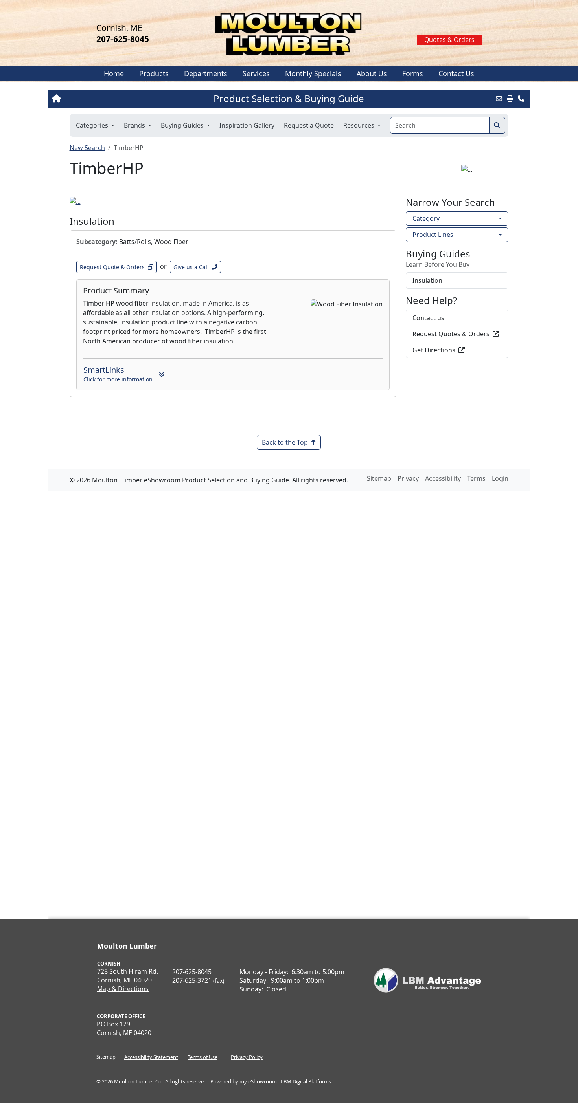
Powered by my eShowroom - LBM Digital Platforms (270, 1081)
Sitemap (106, 1056)
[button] (153, 73)
